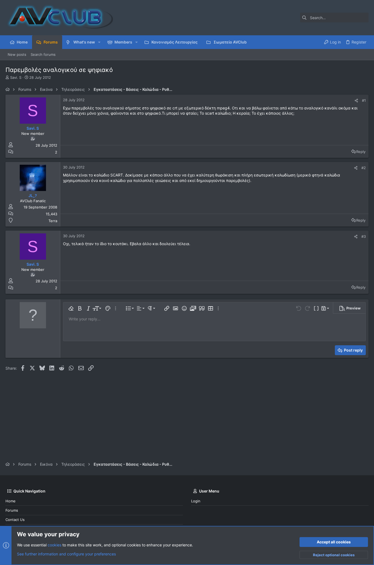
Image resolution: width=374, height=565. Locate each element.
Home (10, 501)
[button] (99, 42)
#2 (363, 168)
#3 (363, 236)
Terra (52, 221)
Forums (11, 510)
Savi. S (15, 77)
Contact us (15, 519)
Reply (361, 151)
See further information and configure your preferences (66, 554)
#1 (364, 100)
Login (195, 501)
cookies (54, 545)
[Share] (356, 100)
